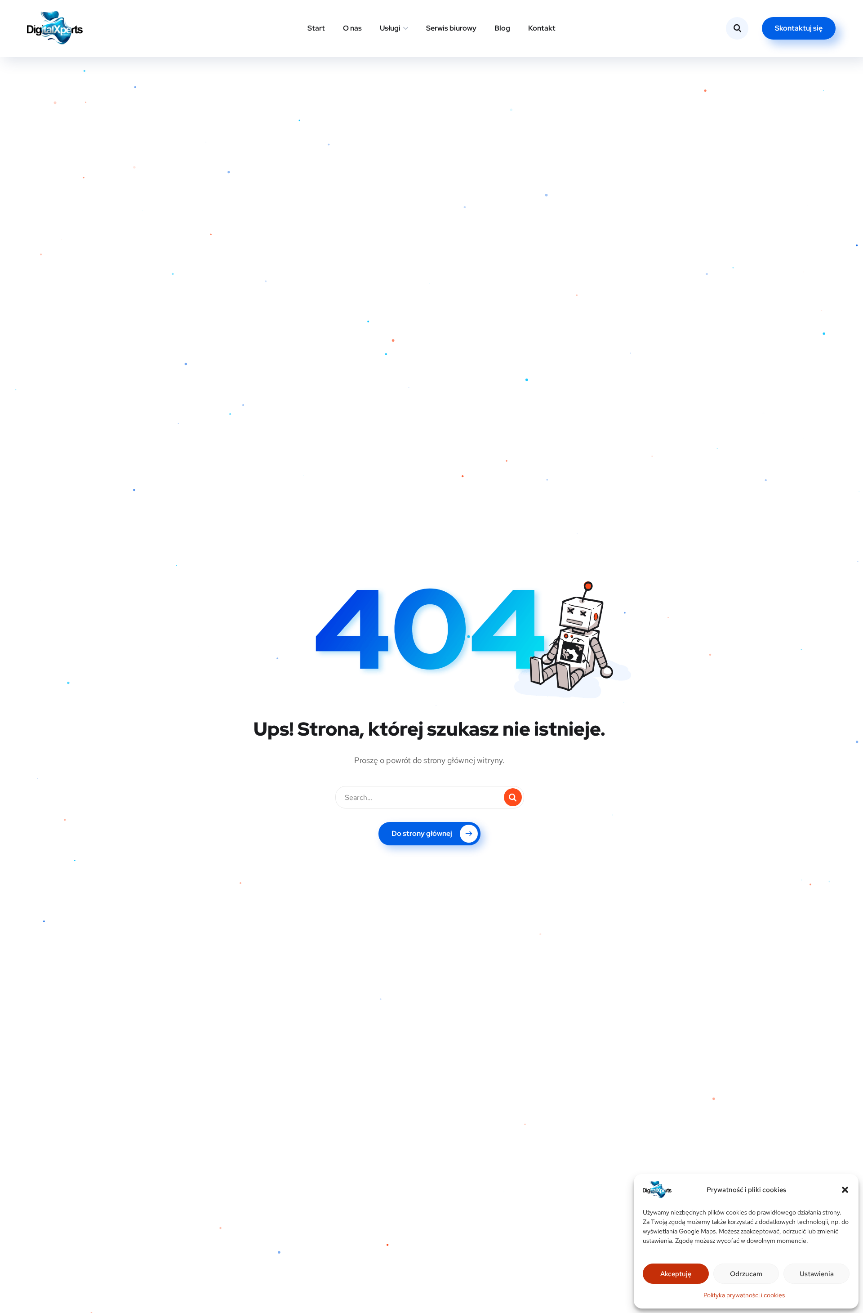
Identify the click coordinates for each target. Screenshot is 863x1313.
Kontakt (542, 28)
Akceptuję (675, 1273)
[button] (845, 1189)
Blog (502, 28)
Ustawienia (817, 1273)
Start (316, 28)
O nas (352, 28)
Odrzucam (746, 1273)
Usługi (390, 28)
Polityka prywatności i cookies (744, 1295)
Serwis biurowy (451, 28)
